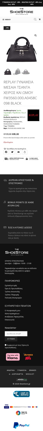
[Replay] (33, 119)
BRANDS (32, 370)
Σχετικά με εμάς (11, 285)
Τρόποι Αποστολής (12, 291)
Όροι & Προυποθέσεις (13, 288)
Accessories (17, 122)
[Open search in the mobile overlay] (35, 19)
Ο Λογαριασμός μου (12, 310)
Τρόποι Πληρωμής (12, 295)
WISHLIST (30, 374)
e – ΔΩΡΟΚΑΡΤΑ (16, 374)
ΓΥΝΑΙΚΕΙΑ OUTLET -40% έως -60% (11, 3)
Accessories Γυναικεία (11, 124)
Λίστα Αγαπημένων (12, 313)
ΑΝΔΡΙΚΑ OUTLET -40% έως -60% (32, 3)
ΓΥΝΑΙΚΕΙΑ (11, 126)
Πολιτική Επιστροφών (13, 298)
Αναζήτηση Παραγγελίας (14, 316)
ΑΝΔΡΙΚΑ (10, 370)
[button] (35, 35)
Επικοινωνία (9, 320)
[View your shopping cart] (39, 20)
